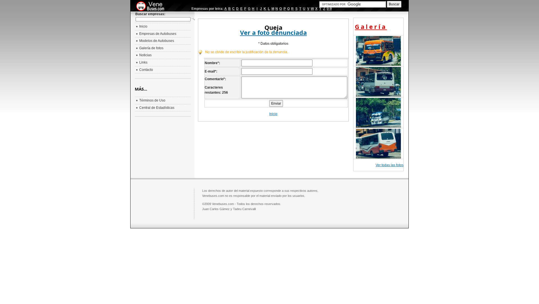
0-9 (329, 9)
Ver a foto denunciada (273, 32)
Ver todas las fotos (389, 165)
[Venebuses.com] (152, 6)
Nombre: (212, 63)
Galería (371, 26)
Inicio (273, 114)
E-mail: (211, 71)
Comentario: (215, 79)
